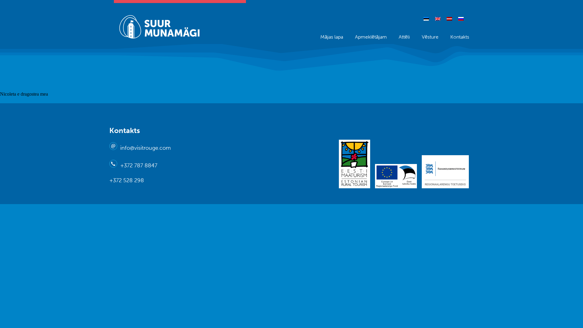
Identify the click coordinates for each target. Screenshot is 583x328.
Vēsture (430, 37)
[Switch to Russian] (461, 19)
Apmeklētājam (371, 37)
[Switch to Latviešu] (449, 19)
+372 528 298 (126, 180)
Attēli (404, 37)
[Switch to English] (438, 19)
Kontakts (459, 37)
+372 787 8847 (138, 165)
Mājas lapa (331, 37)
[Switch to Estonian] (426, 19)
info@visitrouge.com (145, 148)
